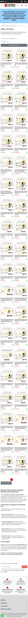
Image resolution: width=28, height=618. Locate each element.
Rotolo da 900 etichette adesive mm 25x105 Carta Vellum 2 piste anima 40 (21, 128)
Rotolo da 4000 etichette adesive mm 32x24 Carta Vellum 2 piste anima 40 (7, 342)
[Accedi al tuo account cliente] (22, 5)
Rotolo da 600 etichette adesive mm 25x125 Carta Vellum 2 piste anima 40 (21, 85)
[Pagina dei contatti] (1, 1)
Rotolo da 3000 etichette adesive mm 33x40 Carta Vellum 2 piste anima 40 (7, 213)
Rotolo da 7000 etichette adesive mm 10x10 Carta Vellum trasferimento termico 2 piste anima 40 (21, 171)
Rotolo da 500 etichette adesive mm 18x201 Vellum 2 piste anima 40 (7, 64)
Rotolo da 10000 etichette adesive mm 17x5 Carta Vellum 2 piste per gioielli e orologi (7, 192)
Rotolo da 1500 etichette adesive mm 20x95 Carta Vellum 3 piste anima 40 (7, 235)
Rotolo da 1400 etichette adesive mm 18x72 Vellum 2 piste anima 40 (21, 64)
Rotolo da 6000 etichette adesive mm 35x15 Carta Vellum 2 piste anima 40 (21, 256)
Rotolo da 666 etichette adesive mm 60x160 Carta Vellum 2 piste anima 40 (21, 470)
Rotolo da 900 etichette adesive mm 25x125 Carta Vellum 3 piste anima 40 (21, 235)
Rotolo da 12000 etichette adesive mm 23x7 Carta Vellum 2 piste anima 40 (7, 171)
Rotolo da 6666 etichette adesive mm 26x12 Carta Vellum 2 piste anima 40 (21, 277)
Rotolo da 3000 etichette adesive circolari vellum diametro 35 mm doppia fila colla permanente (7, 299)
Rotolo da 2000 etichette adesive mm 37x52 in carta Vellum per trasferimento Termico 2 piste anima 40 (21, 300)
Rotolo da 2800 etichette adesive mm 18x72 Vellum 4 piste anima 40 (21, 406)
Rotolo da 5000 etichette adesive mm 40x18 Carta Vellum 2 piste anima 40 (21, 320)
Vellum (7, 25)
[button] (25, 1)
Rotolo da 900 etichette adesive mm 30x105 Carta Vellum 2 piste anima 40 (7, 149)
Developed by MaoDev (17, 616)
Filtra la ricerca (14, 45)
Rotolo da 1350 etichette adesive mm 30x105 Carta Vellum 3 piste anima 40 (7, 470)
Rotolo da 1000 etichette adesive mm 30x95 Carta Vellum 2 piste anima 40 (21, 192)
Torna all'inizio (6, 483)
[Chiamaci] (7, 1)
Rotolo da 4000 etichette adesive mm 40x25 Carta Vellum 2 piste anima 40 (7, 384)
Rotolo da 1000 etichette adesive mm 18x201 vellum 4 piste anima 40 (7, 406)
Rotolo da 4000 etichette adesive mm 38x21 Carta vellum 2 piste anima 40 (21, 342)
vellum (18, 32)
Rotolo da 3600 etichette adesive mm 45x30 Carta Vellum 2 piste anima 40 (7, 427)
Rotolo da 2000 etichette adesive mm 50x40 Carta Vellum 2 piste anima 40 (21, 363)
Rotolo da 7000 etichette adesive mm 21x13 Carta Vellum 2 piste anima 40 (21, 149)
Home (3, 25)
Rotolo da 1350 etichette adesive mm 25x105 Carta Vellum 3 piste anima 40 (21, 384)
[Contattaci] (3, 1)
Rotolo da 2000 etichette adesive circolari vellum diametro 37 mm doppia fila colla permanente (7, 448)
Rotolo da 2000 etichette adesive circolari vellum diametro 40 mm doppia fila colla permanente (21, 448)
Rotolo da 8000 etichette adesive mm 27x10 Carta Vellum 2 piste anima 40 (7, 128)
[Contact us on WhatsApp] (2, 615)
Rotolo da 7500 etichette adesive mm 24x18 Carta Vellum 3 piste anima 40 (7, 363)
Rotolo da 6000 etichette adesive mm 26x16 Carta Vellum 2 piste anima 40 (7, 256)
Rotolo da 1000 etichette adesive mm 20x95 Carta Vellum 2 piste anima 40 (7, 85)
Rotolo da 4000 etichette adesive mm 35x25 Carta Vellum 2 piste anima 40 (7, 277)
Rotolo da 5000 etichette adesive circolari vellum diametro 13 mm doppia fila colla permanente (7, 320)
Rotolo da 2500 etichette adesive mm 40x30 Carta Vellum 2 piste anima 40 (21, 106)
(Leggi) (5, 571)
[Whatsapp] (5, 1)
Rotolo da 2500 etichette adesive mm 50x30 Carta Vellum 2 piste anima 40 (21, 213)
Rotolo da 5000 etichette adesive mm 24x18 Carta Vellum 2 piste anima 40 (7, 106)
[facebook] (21, 1)
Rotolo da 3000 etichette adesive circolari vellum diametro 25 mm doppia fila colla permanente (21, 427)
